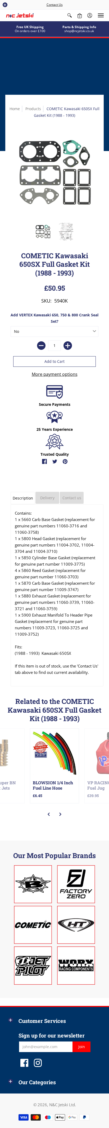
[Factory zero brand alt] (76, 884)
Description (23, 498)
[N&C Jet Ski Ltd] (19, 15)
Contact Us (55, 4)
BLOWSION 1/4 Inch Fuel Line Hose (53, 785)
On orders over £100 (30, 31)
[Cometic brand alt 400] (33, 925)
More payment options (55, 374)
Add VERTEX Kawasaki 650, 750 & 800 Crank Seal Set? (54, 318)
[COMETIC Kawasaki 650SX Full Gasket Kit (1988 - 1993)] (43, 232)
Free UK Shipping (30, 27)
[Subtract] (41, 345)
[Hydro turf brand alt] (76, 925)
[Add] (67, 345)
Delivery (47, 497)
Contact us (71, 497)
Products (33, 108)
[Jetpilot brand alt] (33, 965)
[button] (5, 4)
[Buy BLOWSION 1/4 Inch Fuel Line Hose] (54, 753)
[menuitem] (70, 15)
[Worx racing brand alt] (76, 965)
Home (15, 108)
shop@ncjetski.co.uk (79, 31)
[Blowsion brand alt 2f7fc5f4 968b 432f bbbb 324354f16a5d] (33, 884)
